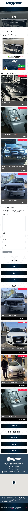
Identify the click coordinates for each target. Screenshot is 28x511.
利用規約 (12, 508)
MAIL (14, 273)
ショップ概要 (9, 500)
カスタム (16, 497)
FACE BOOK (14, 437)
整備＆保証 (11, 498)
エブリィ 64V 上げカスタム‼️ (9, 134)
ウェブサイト (6, 245)
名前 (4, 233)
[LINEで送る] (11, 57)
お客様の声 (4, 498)
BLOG (3, 500)
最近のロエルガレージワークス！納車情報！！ (14, 349)
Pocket (22, 57)
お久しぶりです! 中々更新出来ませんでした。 (13, 382)
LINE (14, 280)
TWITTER (14, 444)
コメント (5, 215)
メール (5, 239)
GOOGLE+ (14, 451)
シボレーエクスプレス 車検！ (9, 200)
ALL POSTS (14, 426)
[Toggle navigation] (3, 8)
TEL (14, 266)
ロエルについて (10, 497)
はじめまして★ (6, 102)
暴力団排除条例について (6, 501)
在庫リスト (23, 497)
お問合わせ (16, 500)
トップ (3, 497)
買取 (22, 498)
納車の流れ (17, 498)
